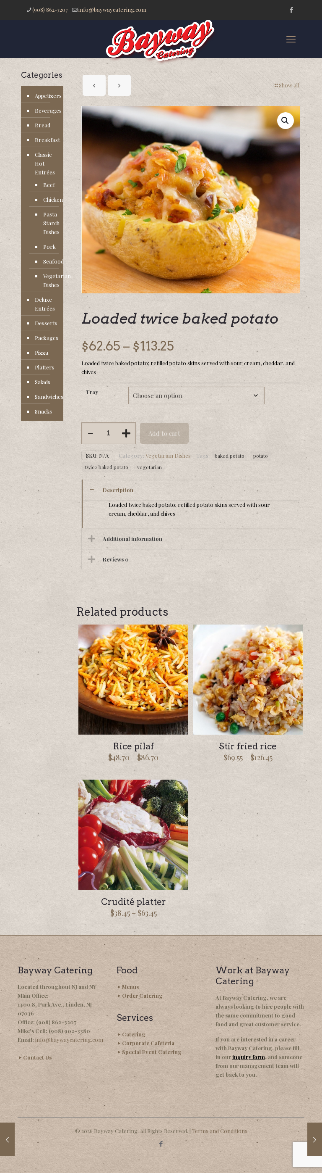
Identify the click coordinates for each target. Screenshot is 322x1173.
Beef (49, 184)
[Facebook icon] (291, 9)
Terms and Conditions (219, 1130)
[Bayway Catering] (161, 42)
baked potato (229, 455)
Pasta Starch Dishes (49, 223)
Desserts (46, 323)
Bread (42, 125)
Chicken (49, 199)
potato (260, 455)
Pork (49, 246)
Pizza (41, 352)
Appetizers (47, 95)
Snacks (43, 411)
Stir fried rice (248, 746)
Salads (42, 381)
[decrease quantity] (90, 433)
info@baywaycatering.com (112, 9)
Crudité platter (133, 901)
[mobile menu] (291, 39)
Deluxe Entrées (45, 304)
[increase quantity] (126, 433)
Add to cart (164, 433)
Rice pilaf (133, 746)
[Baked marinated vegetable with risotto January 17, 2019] (314, 1139)
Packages (46, 337)
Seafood (49, 261)
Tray (92, 391)
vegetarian (149, 467)
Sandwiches (47, 396)
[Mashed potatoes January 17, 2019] (7, 1139)
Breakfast (47, 139)
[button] (285, 120)
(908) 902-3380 (69, 1030)
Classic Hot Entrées (45, 163)
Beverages (47, 110)
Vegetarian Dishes (168, 455)
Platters (45, 367)
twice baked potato (106, 467)
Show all (289, 85)
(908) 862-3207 (50, 9)
